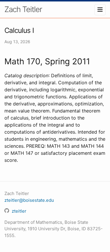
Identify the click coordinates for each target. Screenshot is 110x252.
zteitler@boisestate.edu (29, 200)
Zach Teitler (23, 9)
